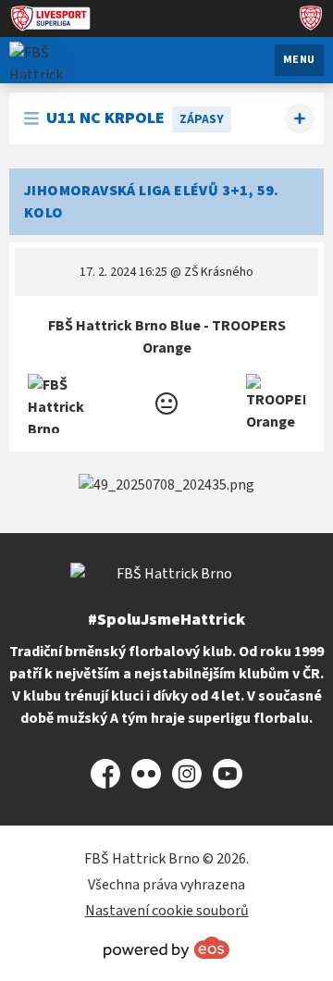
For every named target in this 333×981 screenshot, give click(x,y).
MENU (299, 60)
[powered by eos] (166, 948)
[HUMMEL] (166, 485)
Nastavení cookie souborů (167, 910)
